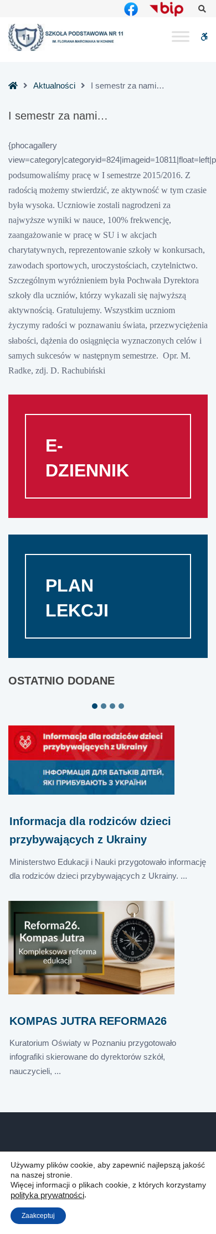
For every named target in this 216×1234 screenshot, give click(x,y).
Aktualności (54, 85)
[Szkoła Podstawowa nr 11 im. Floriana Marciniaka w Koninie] (66, 37)
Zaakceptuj (38, 1216)
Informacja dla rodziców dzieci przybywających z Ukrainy (90, 830)
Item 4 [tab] (121, 706)
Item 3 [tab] (112, 706)
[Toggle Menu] (180, 37)
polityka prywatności (47, 1195)
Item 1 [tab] (94, 706)
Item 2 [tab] (103, 706)
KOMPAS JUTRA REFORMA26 (88, 1021)
